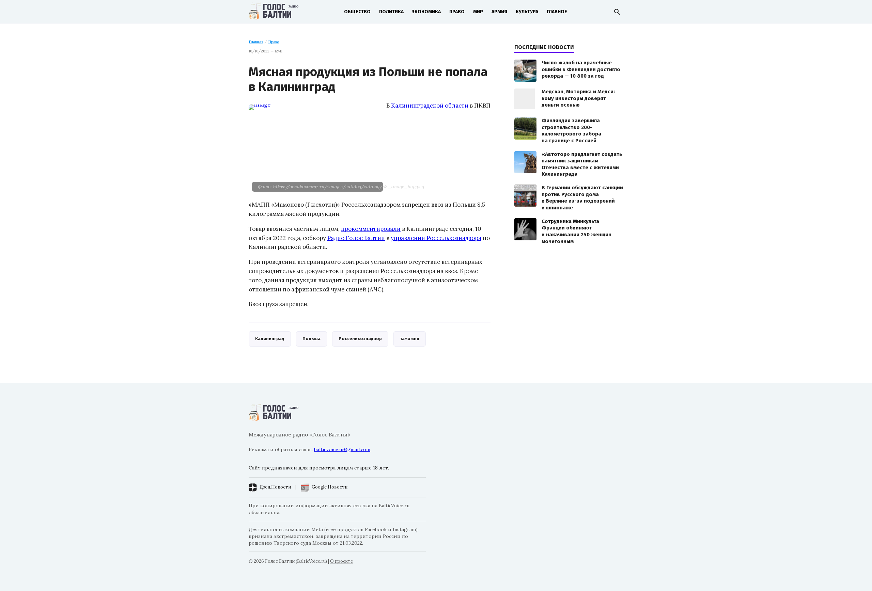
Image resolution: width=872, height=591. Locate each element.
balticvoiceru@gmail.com (342, 449)
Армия (499, 12)
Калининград (269, 338)
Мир (478, 12)
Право (457, 12)
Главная (256, 41)
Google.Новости (329, 487)
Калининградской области (429, 105)
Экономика (426, 12)
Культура (527, 12)
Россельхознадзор (360, 338)
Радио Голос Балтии (356, 238)
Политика (391, 12)
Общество (357, 12)
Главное (557, 12)
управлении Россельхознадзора (436, 238)
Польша (311, 338)
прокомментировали (371, 229)
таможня (409, 338)
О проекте (341, 561)
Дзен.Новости (275, 487)
